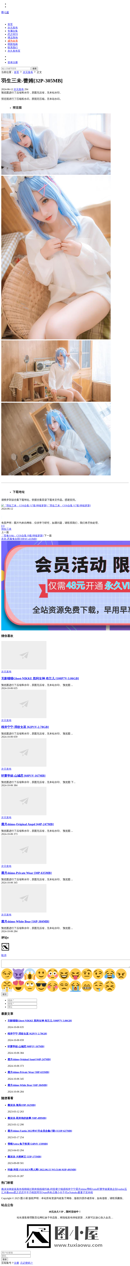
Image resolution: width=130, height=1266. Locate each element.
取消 (3, 955)
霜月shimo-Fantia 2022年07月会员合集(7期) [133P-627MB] (40, 1131)
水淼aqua (9, 1192)
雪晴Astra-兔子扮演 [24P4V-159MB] (28, 1143)
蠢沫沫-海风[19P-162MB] (22, 1105)
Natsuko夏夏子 (77, 1192)
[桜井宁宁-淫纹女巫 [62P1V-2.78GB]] (23, 717)
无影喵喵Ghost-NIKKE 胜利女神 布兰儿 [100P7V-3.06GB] (40, 678)
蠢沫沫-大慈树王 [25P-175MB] (24, 1156)
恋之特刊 (13, 34)
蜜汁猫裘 (60, 1189)
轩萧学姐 (102, 1189)
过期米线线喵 (36, 1189)
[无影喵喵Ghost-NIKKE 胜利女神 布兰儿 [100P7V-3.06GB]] (23, 668)
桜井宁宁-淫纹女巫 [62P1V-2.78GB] (25, 727)
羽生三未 (6, 529)
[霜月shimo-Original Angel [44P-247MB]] (23, 814)
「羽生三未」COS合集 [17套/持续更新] (69, 505)
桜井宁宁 (70, 1189)
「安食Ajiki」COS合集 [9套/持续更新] (22, 535)
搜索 (34, 68)
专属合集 (13, 31)
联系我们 (13, 47)
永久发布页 (14, 51)
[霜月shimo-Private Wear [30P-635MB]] (23, 863)
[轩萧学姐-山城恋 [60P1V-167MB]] (23, 766)
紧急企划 (112, 1189)
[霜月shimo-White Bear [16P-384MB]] (23, 911)
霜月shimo (81, 1189)
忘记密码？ (26, 1263)
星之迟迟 (19, 1192)
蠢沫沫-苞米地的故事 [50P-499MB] (27, 1118)
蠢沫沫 (5, 1189)
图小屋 (5, 12)
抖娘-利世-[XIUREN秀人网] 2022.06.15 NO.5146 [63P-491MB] (42, 1169)
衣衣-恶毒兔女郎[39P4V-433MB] (19, 539)
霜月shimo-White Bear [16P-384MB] (25, 921)
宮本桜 (89, 1192)
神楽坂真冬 (15, 1189)
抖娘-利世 (49, 1189)
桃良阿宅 (36, 1192)
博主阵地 (13, 37)
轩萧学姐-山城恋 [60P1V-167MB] (23, 775)
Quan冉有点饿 (49, 1192)
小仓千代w (63, 1192)
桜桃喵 (25, 1189)
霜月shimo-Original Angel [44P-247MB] (27, 824)
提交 (5, 994)
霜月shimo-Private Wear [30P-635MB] (26, 873)
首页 (10, 24)
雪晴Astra (92, 1189)
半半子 (27, 1192)
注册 (16, 1263)
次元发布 (13, 27)
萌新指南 (13, 44)
